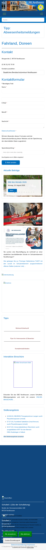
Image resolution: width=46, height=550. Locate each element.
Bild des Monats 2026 (17, 182)
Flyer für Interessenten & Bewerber (22, 336)
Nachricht (5, 121)
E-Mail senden (10, 162)
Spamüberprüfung (8, 148)
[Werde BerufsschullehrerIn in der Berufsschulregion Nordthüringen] (23, 214)
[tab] (12, 192)
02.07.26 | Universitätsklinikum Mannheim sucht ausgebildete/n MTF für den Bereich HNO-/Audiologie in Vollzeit (23, 429)
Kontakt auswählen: (8, 69)
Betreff (4, 112)
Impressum (31, 545)
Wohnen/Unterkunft (22, 326)
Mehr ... (12, 190)
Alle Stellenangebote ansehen (14, 436)
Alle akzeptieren (10, 534)
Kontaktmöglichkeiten (22, 346)
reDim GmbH (30, 547)
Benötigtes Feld (7, 83)
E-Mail (4, 103)
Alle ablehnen (25, 534)
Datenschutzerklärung (18, 545)
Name (4, 87)
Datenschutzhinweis (8, 131)
